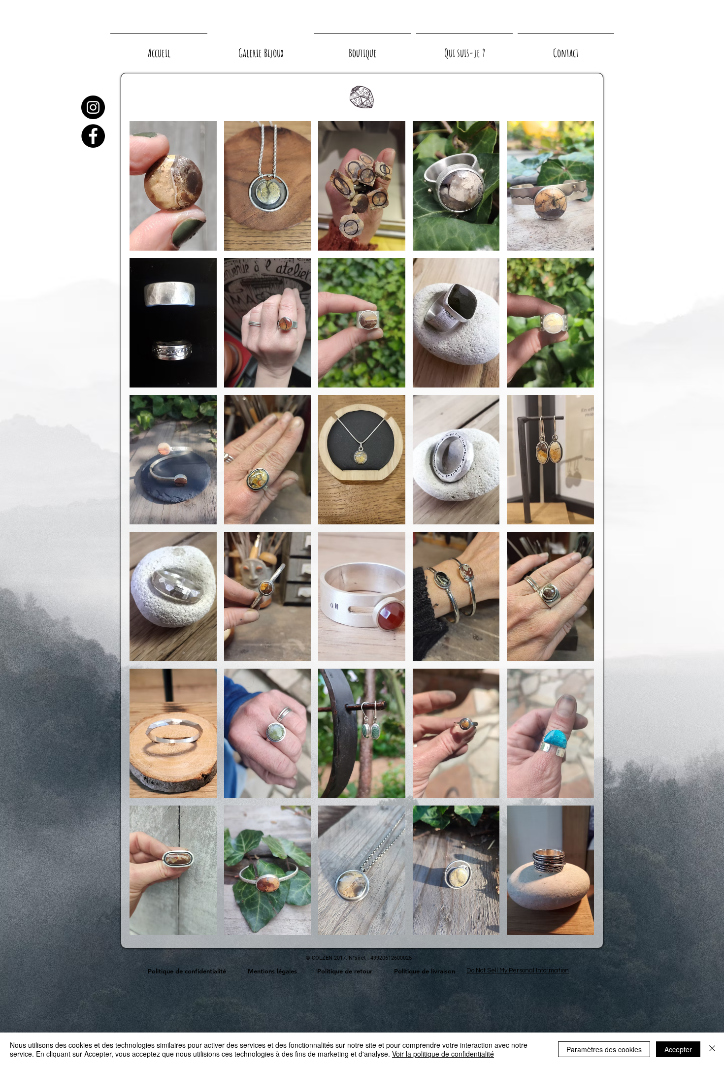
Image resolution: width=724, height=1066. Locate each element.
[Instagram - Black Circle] (93, 107)
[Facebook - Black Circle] (93, 136)
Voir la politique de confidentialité (443, 1054)
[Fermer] (712, 1049)
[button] (173, 186)
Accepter (678, 1049)
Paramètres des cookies (604, 1049)
